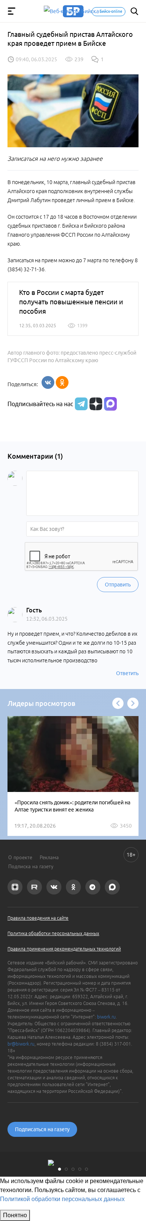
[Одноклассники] (62, 382)
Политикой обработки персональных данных (62, 1199)
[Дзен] (95, 403)
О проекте (20, 857)
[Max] (110, 404)
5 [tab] (86, 1169)
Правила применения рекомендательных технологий (64, 948)
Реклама (49, 857)
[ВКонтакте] (48, 382)
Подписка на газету (31, 866)
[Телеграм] (80, 403)
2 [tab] (66, 1169)
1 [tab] (59, 1169)
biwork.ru (106, 1016)
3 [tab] (73, 1169)
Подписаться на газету (42, 1129)
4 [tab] (79, 1169)
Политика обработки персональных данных (53, 933)
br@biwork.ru (20, 1043)
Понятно (15, 1215)
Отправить (118, 585)
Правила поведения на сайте (38, 918)
